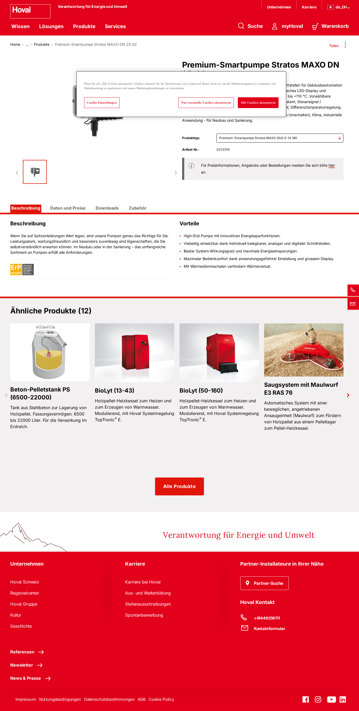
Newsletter (21, 665)
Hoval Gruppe (23, 604)
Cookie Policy (161, 699)
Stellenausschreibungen (148, 604)
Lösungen (51, 26)
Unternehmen (279, 7)
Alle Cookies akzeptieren (258, 102)
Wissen (20, 26)
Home (15, 44)
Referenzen (22, 651)
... (27, 44)
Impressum (26, 699)
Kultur (15, 615)
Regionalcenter (24, 593)
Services (115, 26)
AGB (142, 699)
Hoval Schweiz (24, 582)
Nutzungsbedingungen (60, 699)
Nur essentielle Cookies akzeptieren (206, 102)
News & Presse (25, 678)
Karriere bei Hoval (142, 582)
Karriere (309, 7)
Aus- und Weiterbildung (148, 593)
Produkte (84, 26)
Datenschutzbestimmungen (109, 699)
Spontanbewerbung (144, 615)
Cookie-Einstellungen (102, 102)
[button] (264, 583)
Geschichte (21, 626)
